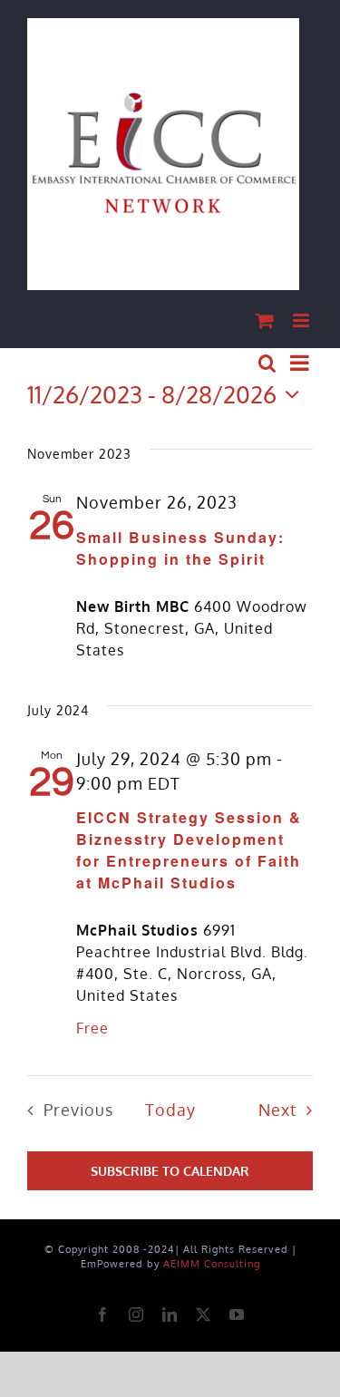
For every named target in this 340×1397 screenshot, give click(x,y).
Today (170, 1110)
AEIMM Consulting (211, 1263)
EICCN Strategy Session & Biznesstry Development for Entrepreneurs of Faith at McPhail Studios (189, 850)
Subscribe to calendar (170, 1171)
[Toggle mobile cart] (265, 320)
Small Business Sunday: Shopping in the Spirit (180, 548)
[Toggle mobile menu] (303, 320)
